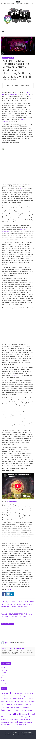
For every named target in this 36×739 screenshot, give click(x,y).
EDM (13, 698)
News (2, 675)
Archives (3, 667)
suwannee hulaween (26, 722)
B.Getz (14, 79)
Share (12, 657)
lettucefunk (12, 711)
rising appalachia (26, 717)
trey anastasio (19, 724)
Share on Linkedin (12, 594)
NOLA (3, 717)
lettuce (5, 710)
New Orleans (20, 714)
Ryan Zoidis (5, 719)
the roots (13, 724)
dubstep (30, 696)
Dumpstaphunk (6, 698)
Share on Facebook (4, 594)
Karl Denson (14, 707)
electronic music (20, 698)
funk (16, 701)
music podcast (7, 714)
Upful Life (8, 642)
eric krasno (10, 701)
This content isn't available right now (13, 648)
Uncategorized (5, 683)
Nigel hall (31, 714)
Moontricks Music (12, 501)
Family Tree (4, 670)
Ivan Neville (15, 704)
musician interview (23, 710)
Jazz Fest (28, 705)
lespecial (26, 707)
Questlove (16, 717)
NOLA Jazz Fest (9, 717)
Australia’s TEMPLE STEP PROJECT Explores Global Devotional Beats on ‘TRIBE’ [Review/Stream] (16, 616)
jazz (25, 704)
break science (16, 696)
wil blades (25, 724)
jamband (20, 705)
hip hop (8, 704)
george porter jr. (24, 701)
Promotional (4, 678)
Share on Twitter (8, 594)
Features (5, 57)
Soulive (25, 719)
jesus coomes (5, 707)
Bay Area (8, 696)
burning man (23, 696)
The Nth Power (5, 724)
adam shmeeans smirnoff (21, 693)
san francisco (15, 719)
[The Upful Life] (18, 17)
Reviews (11, 57)
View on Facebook (5, 657)
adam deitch (7, 693)
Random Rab (17, 375)
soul (21, 719)
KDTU (21, 707)
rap (19, 717)
